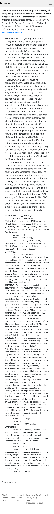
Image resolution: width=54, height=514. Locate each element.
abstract (9, 33)
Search (19, 498)
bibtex (18, 33)
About (4, 495)
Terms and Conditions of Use (38, 495)
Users (18, 500)
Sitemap (29, 500)
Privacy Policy (31, 498)
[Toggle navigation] (50, 3)
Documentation (8, 498)
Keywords (20, 495)
